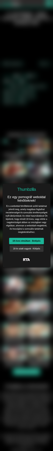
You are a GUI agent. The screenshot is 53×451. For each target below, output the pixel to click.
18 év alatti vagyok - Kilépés (26, 248)
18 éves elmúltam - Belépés (26, 241)
